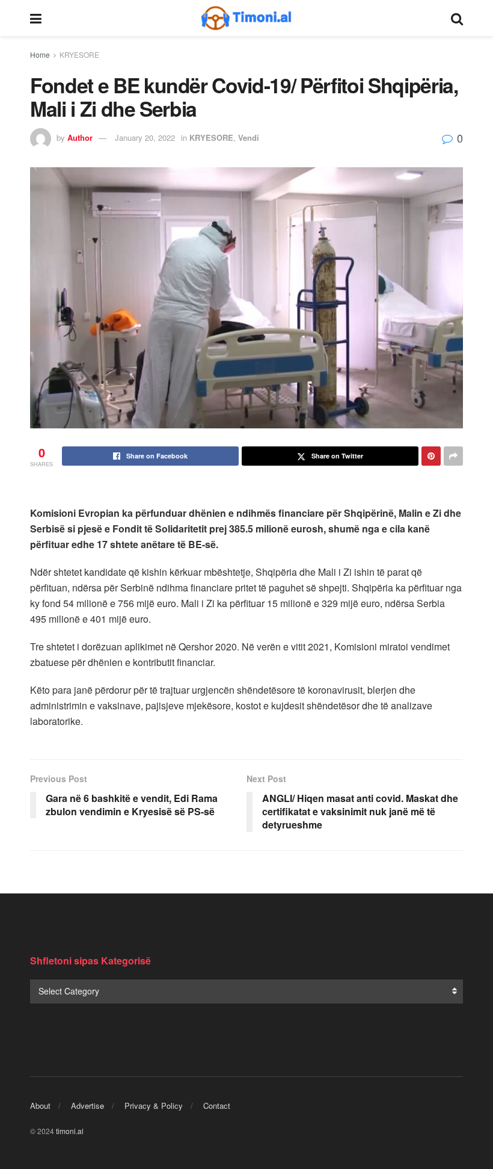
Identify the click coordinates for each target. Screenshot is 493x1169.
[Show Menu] (35, 18)
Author (80, 137)
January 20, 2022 (145, 137)
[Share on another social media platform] (453, 456)
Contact (216, 1105)
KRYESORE (79, 54)
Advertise (87, 1105)
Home (40, 54)
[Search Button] (457, 18)
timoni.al (70, 1131)
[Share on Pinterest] (431, 456)
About (40, 1105)
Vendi (248, 137)
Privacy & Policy (153, 1105)
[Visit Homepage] (246, 18)
